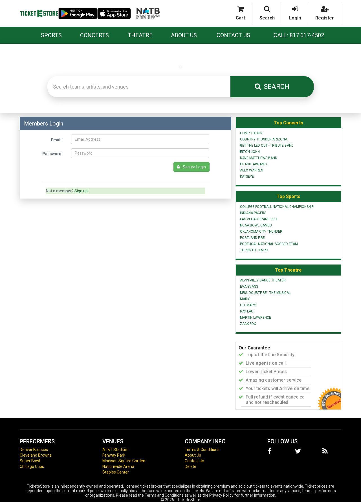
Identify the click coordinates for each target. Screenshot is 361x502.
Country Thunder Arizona (263, 139)
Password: (52, 153)
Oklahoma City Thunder (261, 232)
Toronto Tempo (254, 250)
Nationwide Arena (118, 466)
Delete (190, 466)
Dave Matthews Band (258, 158)
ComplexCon (251, 133)
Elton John (250, 152)
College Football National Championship (277, 207)
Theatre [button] (140, 35)
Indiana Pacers (253, 213)
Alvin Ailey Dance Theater (263, 280)
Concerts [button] (94, 35)
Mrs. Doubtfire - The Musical (265, 293)
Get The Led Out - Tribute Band (267, 145)
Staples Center (115, 472)
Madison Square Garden (123, 461)
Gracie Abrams (253, 164)
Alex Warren (251, 170)
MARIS (245, 299)
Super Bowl (30, 461)
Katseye (247, 177)
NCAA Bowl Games (256, 225)
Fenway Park (113, 455)
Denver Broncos (34, 449)
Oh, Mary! (248, 305)
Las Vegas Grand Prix (259, 219)
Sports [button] (51, 35)
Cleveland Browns (36, 455)
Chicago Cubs (32, 466)
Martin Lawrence (255, 318)
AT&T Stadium (115, 449)
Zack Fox (248, 324)
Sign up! (81, 191)
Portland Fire (252, 238)
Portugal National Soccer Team (269, 244)
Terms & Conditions (202, 449)
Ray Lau (246, 311)
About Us (184, 35)
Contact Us (233, 35)
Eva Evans (249, 287)
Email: (57, 140)
